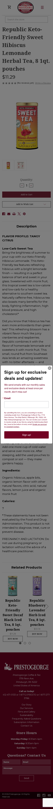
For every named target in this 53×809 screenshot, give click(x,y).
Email (7, 398)
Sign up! (26, 434)
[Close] (49, 368)
